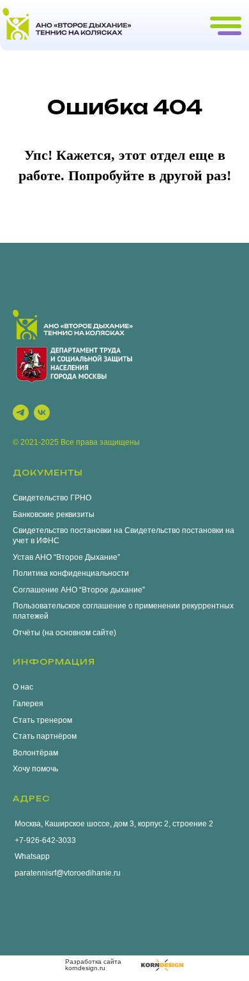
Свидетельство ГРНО (52, 497)
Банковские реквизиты (53, 514)
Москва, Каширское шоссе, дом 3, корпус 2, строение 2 (113, 823)
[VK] (42, 413)
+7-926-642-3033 (44, 840)
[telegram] (21, 413)
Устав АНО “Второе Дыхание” (66, 557)
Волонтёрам (35, 752)
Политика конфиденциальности (71, 573)
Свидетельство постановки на (68, 530)
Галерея (28, 703)
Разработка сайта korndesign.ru (93, 964)
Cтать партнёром (45, 736)
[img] (162, 965)
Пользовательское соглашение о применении (96, 605)
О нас (23, 687)
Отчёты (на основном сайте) (64, 632)
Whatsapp (31, 856)
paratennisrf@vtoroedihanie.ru (67, 873)
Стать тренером (42, 720)
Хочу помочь (35, 768)
